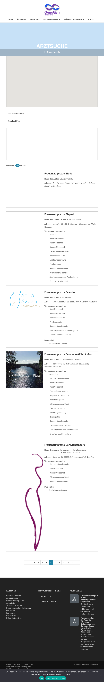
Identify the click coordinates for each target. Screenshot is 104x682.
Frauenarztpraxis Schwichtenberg (64, 445)
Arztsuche (35, 19)
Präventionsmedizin (73, 19)
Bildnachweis (11, 615)
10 (68, 562)
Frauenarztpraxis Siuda (58, 173)
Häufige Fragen (48, 601)
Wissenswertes (51, 19)
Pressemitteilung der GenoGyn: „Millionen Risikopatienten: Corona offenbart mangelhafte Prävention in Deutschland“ (88, 625)
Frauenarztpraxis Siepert (59, 214)
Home (10, 19)
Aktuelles (46, 597)
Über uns (21, 19)
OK (41, 678)
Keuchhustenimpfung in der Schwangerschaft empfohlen (90, 598)
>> (78, 562)
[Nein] (101, 675)
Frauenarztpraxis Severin (59, 292)
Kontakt (92, 19)
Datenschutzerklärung (14, 618)
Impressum (10, 613)
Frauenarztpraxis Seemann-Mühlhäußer (68, 354)
